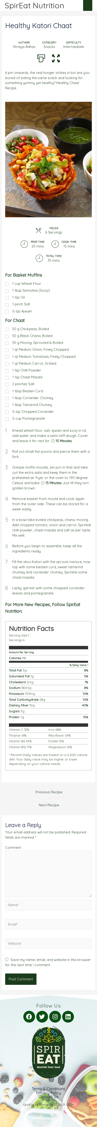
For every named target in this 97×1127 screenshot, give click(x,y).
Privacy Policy (48, 1092)
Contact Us (48, 1096)
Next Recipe (49, 805)
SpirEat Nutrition (34, 5)
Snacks (49, 46)
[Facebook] (29, 1017)
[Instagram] (55, 1017)
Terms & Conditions (48, 1088)
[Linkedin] (68, 1017)
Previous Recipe (49, 792)
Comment (13, 847)
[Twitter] (42, 1017)
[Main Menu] (87, 5)
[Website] (48, 944)
